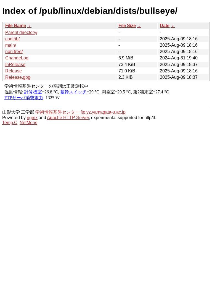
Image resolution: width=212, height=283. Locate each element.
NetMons (28, 122)
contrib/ (12, 38)
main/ (10, 45)
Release (13, 71)
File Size (127, 25)
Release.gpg (17, 77)
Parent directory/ (21, 32)
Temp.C (9, 122)
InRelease (15, 64)
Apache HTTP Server (68, 117)
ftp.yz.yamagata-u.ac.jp (103, 112)
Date (164, 25)
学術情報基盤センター (57, 112)
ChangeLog (16, 58)
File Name (15, 25)
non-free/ (14, 51)
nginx (32, 117)
